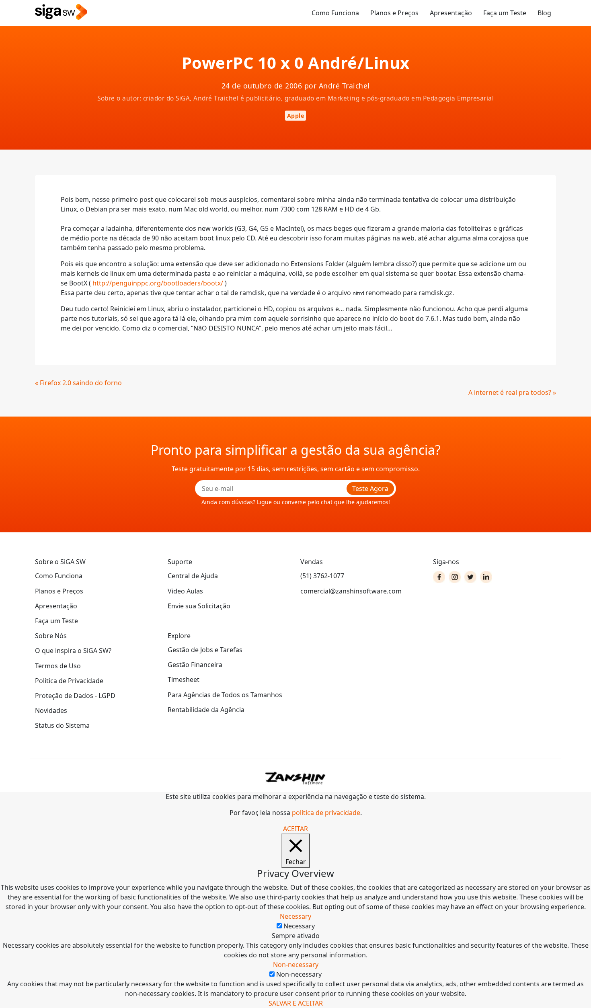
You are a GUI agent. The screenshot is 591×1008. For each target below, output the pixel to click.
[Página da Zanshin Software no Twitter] (470, 577)
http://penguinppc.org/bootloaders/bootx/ (157, 283)
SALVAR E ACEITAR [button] (296, 1003)
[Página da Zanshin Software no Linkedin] (486, 577)
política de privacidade (326, 812)
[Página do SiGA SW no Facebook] (439, 577)
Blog (544, 12)
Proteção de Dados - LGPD (75, 695)
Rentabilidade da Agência (206, 709)
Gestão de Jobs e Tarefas (205, 649)
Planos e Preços (394, 12)
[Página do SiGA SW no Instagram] (455, 577)
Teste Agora (370, 488)
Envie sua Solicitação (199, 606)
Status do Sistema (62, 725)
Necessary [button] (295, 916)
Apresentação (451, 12)
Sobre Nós (51, 635)
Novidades (51, 710)
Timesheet (183, 679)
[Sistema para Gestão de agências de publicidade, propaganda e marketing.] (61, 12)
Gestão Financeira (195, 664)
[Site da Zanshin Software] (295, 778)
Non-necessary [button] (295, 964)
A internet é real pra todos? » (512, 392)
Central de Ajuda (193, 575)
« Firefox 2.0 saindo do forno (78, 382)
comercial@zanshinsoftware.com (351, 591)
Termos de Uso (58, 665)
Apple (295, 115)
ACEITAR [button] (295, 828)
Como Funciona (335, 12)
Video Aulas (185, 591)
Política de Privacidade (69, 680)
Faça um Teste (504, 12)
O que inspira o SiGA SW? (73, 650)
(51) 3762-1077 (322, 575)
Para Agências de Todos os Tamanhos (225, 694)
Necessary (299, 926)
